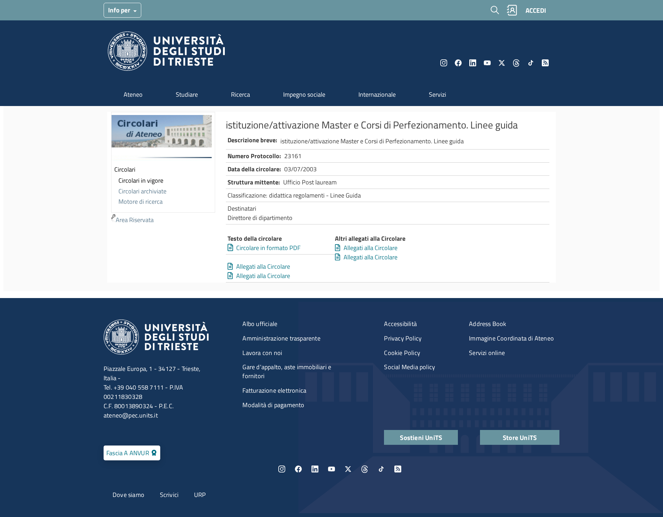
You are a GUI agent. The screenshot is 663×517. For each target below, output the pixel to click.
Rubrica (511, 10)
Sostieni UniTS (421, 437)
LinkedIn (472, 62)
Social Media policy (409, 367)
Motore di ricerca (140, 201)
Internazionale (377, 94)
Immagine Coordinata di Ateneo (511, 338)
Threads (516, 62)
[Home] (166, 53)
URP (200, 494)
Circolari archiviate (142, 191)
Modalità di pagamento (273, 405)
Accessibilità (400, 323)
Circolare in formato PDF (268, 247)
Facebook (458, 62)
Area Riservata (135, 219)
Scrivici (169, 494)
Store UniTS (520, 437)
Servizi (437, 94)
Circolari (124, 169)
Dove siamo (128, 494)
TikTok (381, 469)
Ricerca (240, 94)
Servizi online (487, 352)
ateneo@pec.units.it (131, 415)
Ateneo (133, 94)
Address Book (487, 323)
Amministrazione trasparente (281, 338)
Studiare (187, 94)
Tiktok (530, 62)
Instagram (443, 62)
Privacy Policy (403, 338)
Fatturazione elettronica (274, 390)
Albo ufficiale (259, 323)
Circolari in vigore (140, 180)
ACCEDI (536, 10)
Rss (545, 62)
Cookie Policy (402, 352)
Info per (120, 10)
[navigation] (163, 169)
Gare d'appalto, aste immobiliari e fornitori (286, 371)
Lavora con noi (262, 352)
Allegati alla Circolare (370, 247)
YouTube (487, 62)
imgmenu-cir (162, 138)
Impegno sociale (304, 94)
